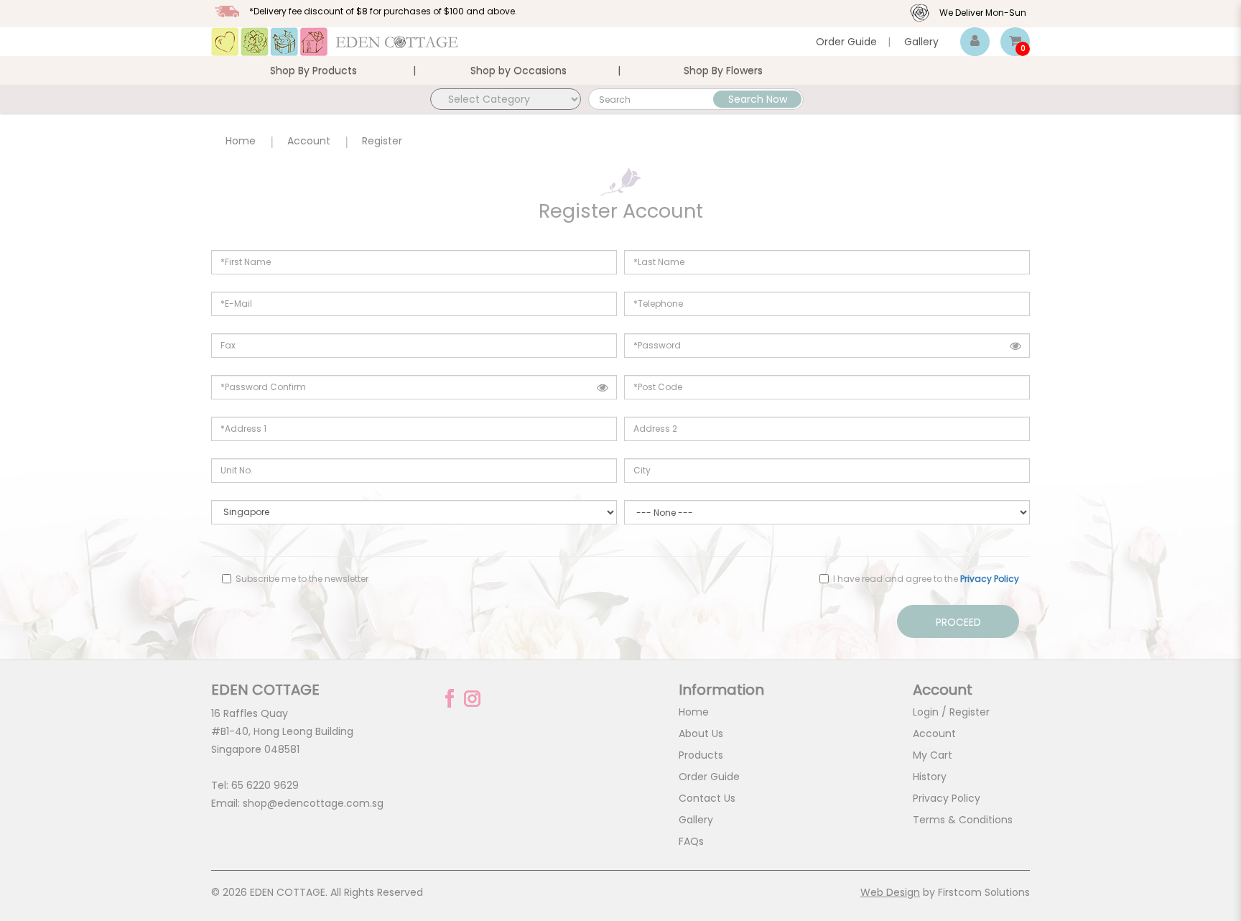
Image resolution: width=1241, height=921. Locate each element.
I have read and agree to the (925, 579)
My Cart (932, 755)
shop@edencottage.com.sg (313, 803)
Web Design (890, 892)
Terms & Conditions (963, 820)
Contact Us (707, 798)
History (930, 776)
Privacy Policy (946, 798)
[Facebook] (449, 698)
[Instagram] (472, 698)
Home (241, 141)
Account (308, 141)
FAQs (691, 841)
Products (701, 755)
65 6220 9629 (265, 785)
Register (382, 141)
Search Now (757, 99)
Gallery (921, 41)
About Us (701, 733)
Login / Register (951, 712)
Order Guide (846, 41)
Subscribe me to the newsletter (300, 579)
